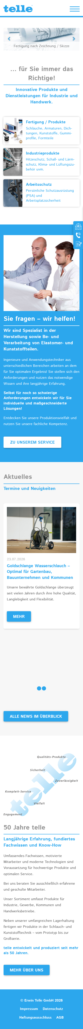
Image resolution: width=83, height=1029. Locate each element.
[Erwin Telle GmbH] (18, 9)
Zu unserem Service (32, 442)
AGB (60, 1017)
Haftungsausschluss (35, 1017)
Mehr (19, 617)
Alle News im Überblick (36, 717)
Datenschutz (53, 1009)
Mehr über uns (26, 970)
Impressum (29, 1009)
